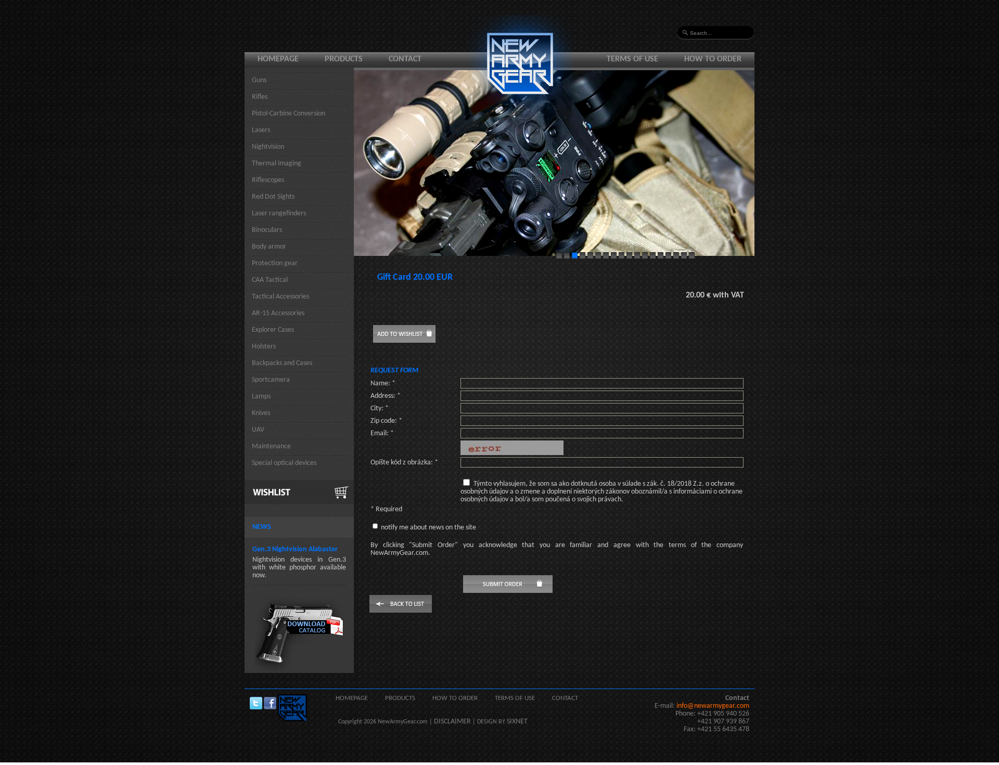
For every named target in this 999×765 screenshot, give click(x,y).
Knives (261, 413)
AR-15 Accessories (278, 313)
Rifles (259, 97)
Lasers (261, 130)
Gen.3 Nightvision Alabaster (295, 549)
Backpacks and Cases (282, 363)
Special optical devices (284, 463)
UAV (258, 430)
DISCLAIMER (452, 721)
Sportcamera (271, 380)
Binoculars (267, 230)
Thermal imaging (276, 163)
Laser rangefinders (279, 213)
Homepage (278, 59)
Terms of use (632, 59)
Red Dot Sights (273, 197)
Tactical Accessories (280, 297)
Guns (259, 80)
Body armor (269, 247)
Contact (405, 59)
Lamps (261, 396)
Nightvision (268, 147)
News (261, 527)
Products (344, 59)
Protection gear (275, 263)
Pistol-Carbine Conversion (288, 114)
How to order (712, 59)
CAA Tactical (270, 280)
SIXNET (517, 721)
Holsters (264, 347)
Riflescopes (268, 180)
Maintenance (271, 446)
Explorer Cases (273, 330)
